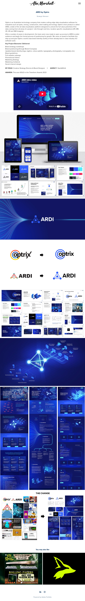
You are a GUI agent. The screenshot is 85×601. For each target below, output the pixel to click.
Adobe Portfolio (47, 597)
